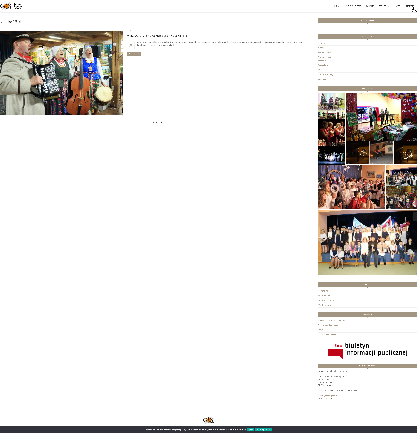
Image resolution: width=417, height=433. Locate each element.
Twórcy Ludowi (324, 53)
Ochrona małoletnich (327, 335)
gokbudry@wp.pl (331, 396)
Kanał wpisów (324, 296)
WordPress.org (324, 305)
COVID (321, 330)
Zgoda (250, 430)
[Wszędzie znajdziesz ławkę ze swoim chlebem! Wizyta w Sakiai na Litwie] (61, 73)
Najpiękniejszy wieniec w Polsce (325, 59)
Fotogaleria (323, 65)
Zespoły (321, 43)
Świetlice (322, 48)
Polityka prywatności (263, 430)
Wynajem (322, 70)
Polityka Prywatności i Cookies (331, 321)
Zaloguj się (323, 291)
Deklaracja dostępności (328, 325)
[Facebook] (415, 214)
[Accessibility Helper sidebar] (414, 9)
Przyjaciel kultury (325, 75)
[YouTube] (415, 219)
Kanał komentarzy (326, 300)
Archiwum (322, 79)
